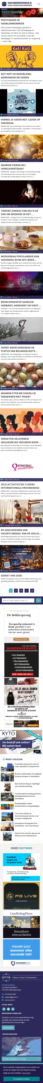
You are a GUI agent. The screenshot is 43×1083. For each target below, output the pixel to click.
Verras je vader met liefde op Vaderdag (20, 121)
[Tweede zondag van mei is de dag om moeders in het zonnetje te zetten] (21, 194)
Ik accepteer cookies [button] (21, 1079)
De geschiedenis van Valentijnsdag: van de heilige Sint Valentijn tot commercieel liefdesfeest (20, 531)
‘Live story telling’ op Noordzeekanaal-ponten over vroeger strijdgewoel (27, 815)
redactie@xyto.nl (11, 997)
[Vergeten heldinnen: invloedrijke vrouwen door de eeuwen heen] (21, 422)
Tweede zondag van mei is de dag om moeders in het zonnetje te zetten (19, 212)
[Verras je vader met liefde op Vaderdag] (21, 103)
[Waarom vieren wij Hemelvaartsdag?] (21, 148)
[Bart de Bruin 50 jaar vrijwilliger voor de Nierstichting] (7, 787)
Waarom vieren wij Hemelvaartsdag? (13, 166)
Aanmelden (8, 1028)
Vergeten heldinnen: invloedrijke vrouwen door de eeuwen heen (21, 440)
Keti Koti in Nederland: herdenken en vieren (16, 75)
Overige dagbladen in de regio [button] (14, 1059)
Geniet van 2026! (11, 575)
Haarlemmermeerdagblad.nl (20, 3)
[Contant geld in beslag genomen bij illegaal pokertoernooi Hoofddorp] (7, 796)
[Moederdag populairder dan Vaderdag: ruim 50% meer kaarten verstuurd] (21, 239)
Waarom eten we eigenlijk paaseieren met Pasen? (18, 395)
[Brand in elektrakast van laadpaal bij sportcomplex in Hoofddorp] (7, 777)
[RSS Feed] (13, 1009)
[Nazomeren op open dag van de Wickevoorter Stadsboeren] (7, 836)
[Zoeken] (38, 600)
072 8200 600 (10, 994)
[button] (6, 41)
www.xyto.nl (9, 1000)
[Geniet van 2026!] (21, 558)
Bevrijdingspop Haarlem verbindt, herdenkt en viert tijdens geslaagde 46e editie (20, 303)
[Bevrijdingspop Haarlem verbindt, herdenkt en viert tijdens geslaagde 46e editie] (21, 285)
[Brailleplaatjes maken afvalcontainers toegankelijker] (7, 806)
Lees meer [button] (26, 1073)
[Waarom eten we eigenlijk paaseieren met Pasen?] (21, 376)
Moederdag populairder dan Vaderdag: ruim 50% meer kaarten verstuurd (20, 258)
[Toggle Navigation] (39, 4)
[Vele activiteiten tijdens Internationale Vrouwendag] (21, 467)
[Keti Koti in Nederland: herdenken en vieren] (21, 57)
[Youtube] (8, 1009)
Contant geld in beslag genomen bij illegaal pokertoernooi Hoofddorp (28, 796)
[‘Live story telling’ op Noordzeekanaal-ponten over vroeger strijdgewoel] (7, 816)
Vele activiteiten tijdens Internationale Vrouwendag (20, 486)
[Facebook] (4, 1009)
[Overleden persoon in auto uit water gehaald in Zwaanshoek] (7, 767)
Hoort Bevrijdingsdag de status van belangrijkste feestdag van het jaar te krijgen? (18, 349)
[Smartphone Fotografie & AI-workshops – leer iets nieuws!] (7, 826)
